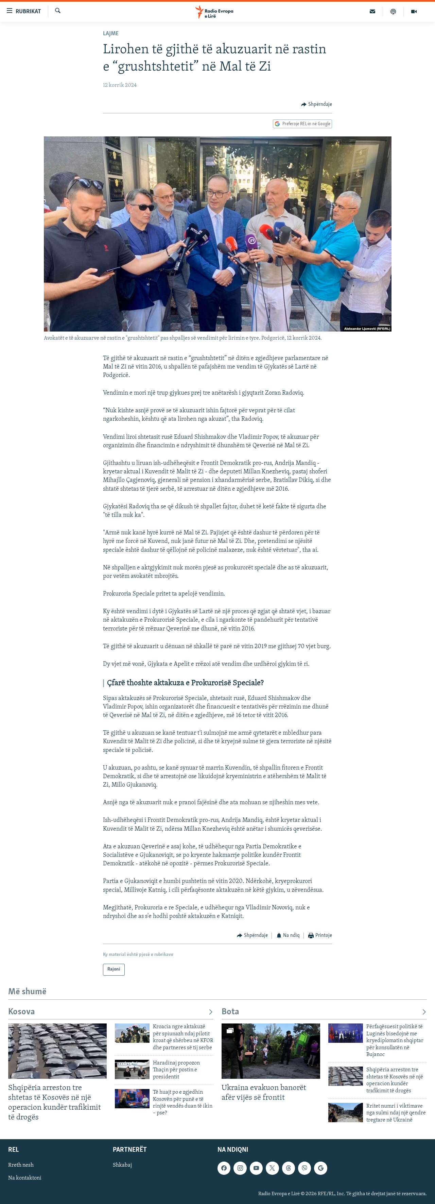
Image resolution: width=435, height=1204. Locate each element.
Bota (230, 1012)
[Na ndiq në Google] (320, 1168)
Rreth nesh (21, 1165)
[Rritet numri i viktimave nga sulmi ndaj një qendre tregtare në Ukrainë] (345, 1112)
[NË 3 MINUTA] (372, 11)
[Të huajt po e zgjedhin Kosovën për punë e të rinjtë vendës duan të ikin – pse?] (132, 1098)
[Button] (316, 104)
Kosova (21, 1012)
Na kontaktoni (24, 1178)
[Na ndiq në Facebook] (224, 1168)
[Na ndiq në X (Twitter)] (272, 1168)
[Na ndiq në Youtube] (256, 1168)
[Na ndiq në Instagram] (239, 1168)
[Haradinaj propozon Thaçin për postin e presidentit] (132, 1069)
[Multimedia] (414, 11)
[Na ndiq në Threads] (288, 1168)
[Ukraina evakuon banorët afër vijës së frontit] (271, 1051)
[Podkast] (393, 11)
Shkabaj (122, 1165)
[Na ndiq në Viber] (304, 1168)
